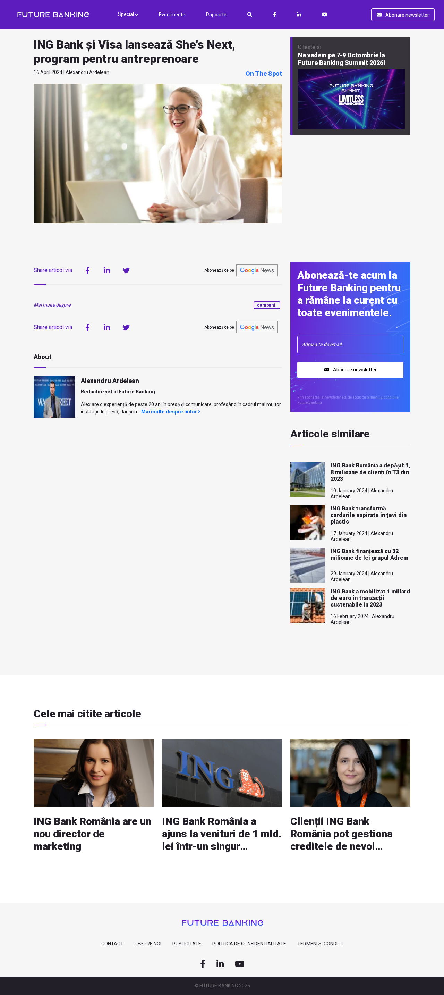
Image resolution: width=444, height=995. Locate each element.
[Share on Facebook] (87, 270)
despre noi (148, 943)
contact (112, 943)
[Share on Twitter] (126, 270)
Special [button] (126, 14)
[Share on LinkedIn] (107, 270)
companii (267, 305)
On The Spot (264, 73)
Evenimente (172, 14)
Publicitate (186, 943)
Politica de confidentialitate (249, 943)
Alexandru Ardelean (110, 380)
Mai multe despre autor (169, 412)
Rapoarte (216, 14)
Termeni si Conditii (320, 943)
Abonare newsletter (406, 15)
